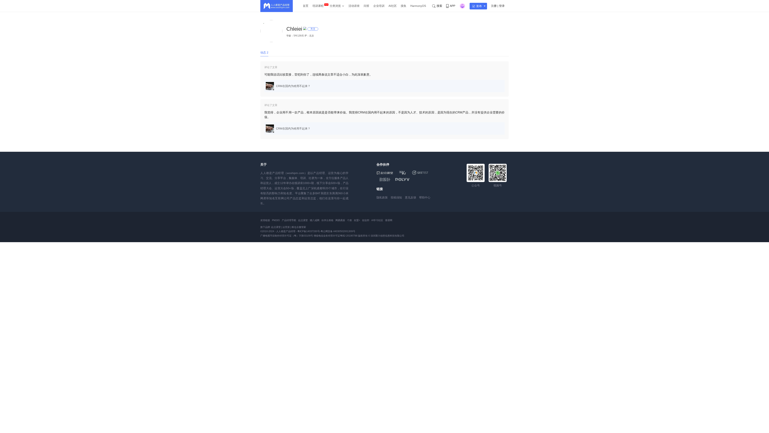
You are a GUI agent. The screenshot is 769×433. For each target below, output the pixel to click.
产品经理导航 (289, 220)
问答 (366, 5)
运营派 (286, 227)
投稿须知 (396, 197)
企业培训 (378, 5)
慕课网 (388, 220)
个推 (349, 220)
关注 (312, 28)
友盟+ (357, 220)
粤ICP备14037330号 (308, 231)
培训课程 (318, 5)
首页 (305, 5)
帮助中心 (424, 197)
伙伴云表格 (327, 220)
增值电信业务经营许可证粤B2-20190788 (335, 235)
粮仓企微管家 (299, 227)
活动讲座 (354, 5)
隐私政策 (382, 197)
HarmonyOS (418, 5)
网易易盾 (340, 220)
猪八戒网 (314, 220)
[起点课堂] (385, 173)
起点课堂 (303, 220)
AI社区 (393, 5)
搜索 (439, 5)
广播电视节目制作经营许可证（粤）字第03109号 (286, 235)
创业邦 (365, 220)
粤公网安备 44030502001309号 (338, 231)
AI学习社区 (377, 220)
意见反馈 (410, 197)
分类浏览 (335, 5)
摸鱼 (403, 5)
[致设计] (384, 179)
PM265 (276, 220)
